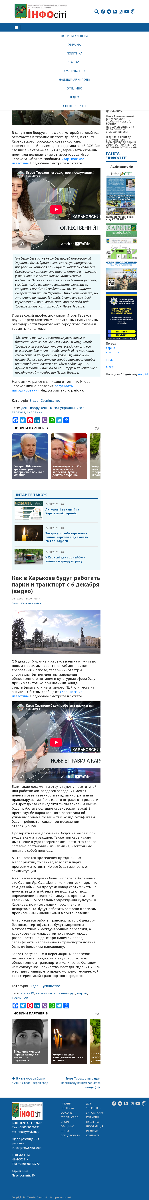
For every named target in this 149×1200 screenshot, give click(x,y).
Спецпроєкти (74, 106)
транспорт (21, 997)
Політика (74, 53)
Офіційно (74, 88)
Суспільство (74, 71)
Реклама (92, 1131)
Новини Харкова (74, 36)
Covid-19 (74, 62)
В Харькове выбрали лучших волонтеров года (30, 1080)
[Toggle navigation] (16, 27)
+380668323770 (29, 1164)
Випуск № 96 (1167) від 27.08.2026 (120, 218)
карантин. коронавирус (55, 993)
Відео (74, 97)
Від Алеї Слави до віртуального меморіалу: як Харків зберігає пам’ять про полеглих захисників (121, 142)
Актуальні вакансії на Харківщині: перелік (62, 511)
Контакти (93, 1135)
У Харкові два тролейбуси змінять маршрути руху (65, 559)
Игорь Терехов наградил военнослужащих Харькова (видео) (81, 1082)
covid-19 (27, 993)
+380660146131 (29, 1127)
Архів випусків (121, 166)
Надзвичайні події (74, 80)
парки (82, 993)
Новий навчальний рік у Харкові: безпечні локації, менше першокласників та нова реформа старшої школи (120, 124)
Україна (74, 45)
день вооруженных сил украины (48, 408)
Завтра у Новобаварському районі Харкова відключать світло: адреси (66, 537)
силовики (35, 412)
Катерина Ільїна (31, 603)
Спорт (65, 1121)
